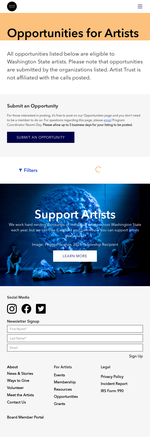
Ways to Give (18, 380)
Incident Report (114, 383)
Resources (63, 389)
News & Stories (20, 373)
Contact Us (16, 402)
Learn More (75, 256)
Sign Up (136, 356)
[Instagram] (12, 309)
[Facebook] (26, 309)
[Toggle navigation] (140, 6)
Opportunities (66, 396)
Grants (59, 403)
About (12, 367)
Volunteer (15, 387)
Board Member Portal (25, 417)
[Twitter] (41, 309)
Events (59, 375)
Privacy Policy (112, 376)
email (108, 120)
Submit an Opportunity (41, 137)
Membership (65, 382)
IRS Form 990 (112, 390)
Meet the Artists (20, 394)
